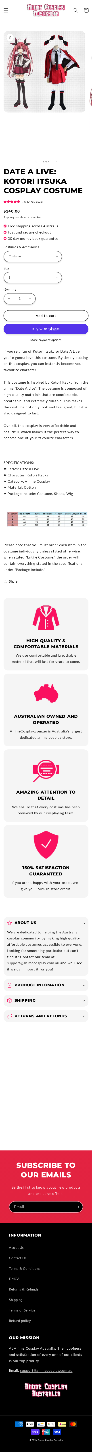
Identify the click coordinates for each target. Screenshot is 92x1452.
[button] (6, 10)
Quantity (10, 289)
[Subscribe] (77, 1206)
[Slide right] (56, 162)
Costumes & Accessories (21, 247)
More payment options (46, 340)
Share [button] (13, 581)
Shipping (9, 217)
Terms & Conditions (24, 1268)
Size (6, 268)
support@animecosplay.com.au (33, 963)
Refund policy (20, 1321)
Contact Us (18, 1258)
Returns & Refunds (24, 1289)
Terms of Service (22, 1310)
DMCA (14, 1279)
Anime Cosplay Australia (50, 1440)
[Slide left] (36, 162)
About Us (16, 1247)
